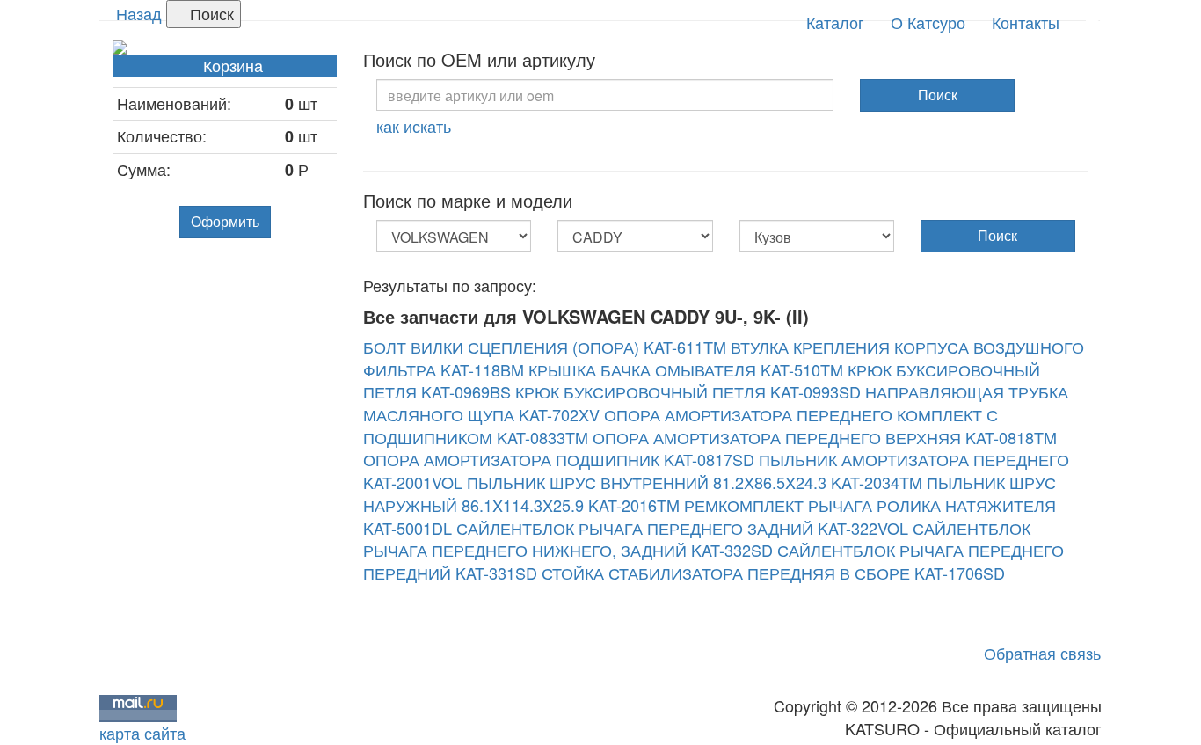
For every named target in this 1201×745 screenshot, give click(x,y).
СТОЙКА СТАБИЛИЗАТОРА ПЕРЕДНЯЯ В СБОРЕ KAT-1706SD (773, 572)
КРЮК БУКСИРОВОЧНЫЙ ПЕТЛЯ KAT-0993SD (688, 391)
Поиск (210, 13)
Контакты (1025, 22)
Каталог (835, 22)
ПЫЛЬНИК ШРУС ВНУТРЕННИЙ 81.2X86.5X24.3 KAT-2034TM (694, 482)
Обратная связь (1042, 652)
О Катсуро (928, 22)
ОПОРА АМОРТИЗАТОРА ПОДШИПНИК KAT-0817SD (558, 459)
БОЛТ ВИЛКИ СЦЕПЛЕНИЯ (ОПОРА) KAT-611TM (544, 346)
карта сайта (142, 732)
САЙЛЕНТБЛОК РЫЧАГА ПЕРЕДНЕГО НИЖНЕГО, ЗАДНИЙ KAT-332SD (696, 539)
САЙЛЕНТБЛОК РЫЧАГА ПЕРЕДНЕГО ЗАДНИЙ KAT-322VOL (682, 527)
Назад (139, 13)
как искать (413, 125)
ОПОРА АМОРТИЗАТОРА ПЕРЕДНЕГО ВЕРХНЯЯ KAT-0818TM (825, 437)
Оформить (225, 221)
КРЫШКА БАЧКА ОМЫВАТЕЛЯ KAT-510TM (685, 369)
